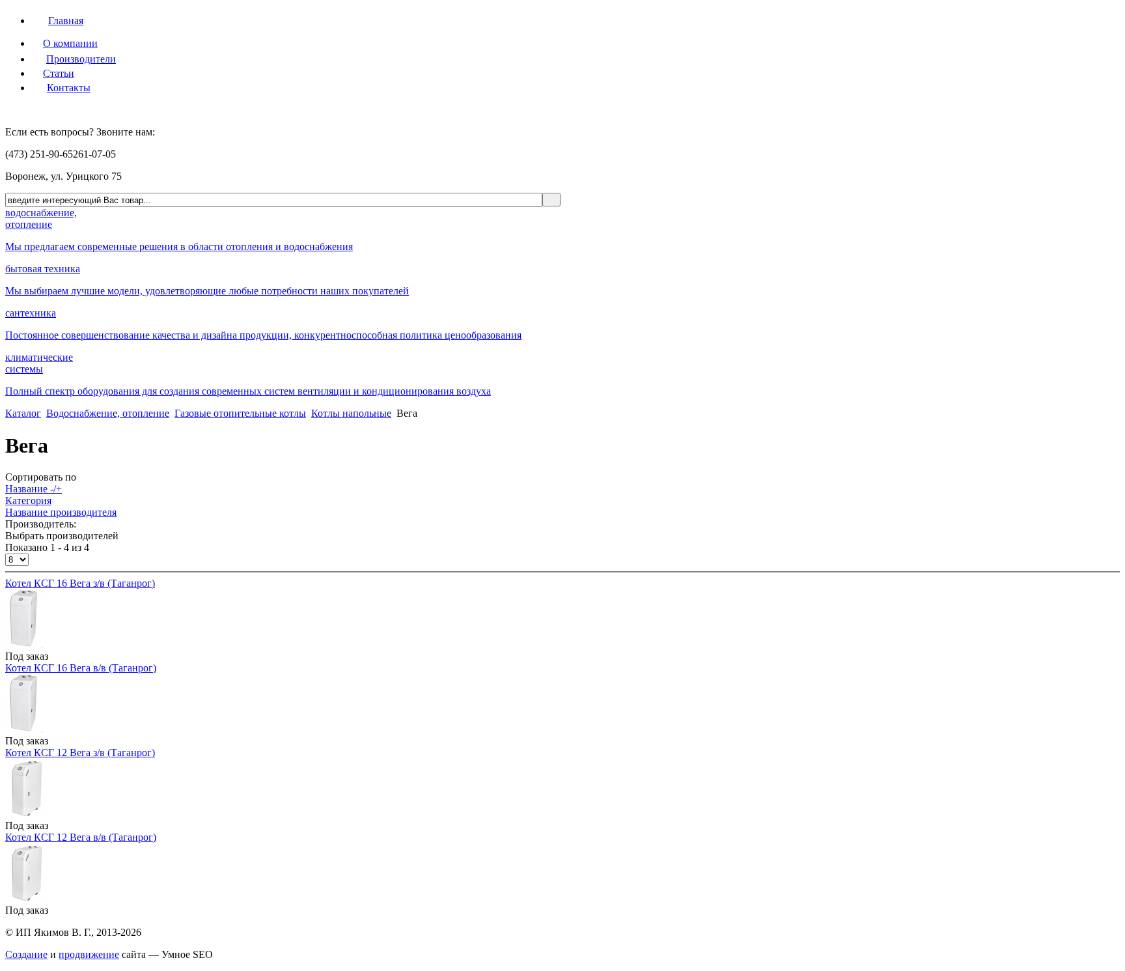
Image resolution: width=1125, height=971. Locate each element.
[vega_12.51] (27, 898)
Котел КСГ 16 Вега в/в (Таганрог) (80, 667)
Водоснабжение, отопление (107, 413)
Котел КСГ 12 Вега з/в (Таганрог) (80, 752)
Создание (26, 954)
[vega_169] (24, 644)
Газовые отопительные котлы (240, 413)
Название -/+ (33, 488)
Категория (28, 500)
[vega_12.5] (27, 813)
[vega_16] (24, 729)
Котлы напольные (351, 413)
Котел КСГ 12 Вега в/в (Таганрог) (80, 837)
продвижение (89, 954)
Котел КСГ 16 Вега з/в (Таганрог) (80, 583)
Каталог (23, 413)
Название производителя (61, 512)
